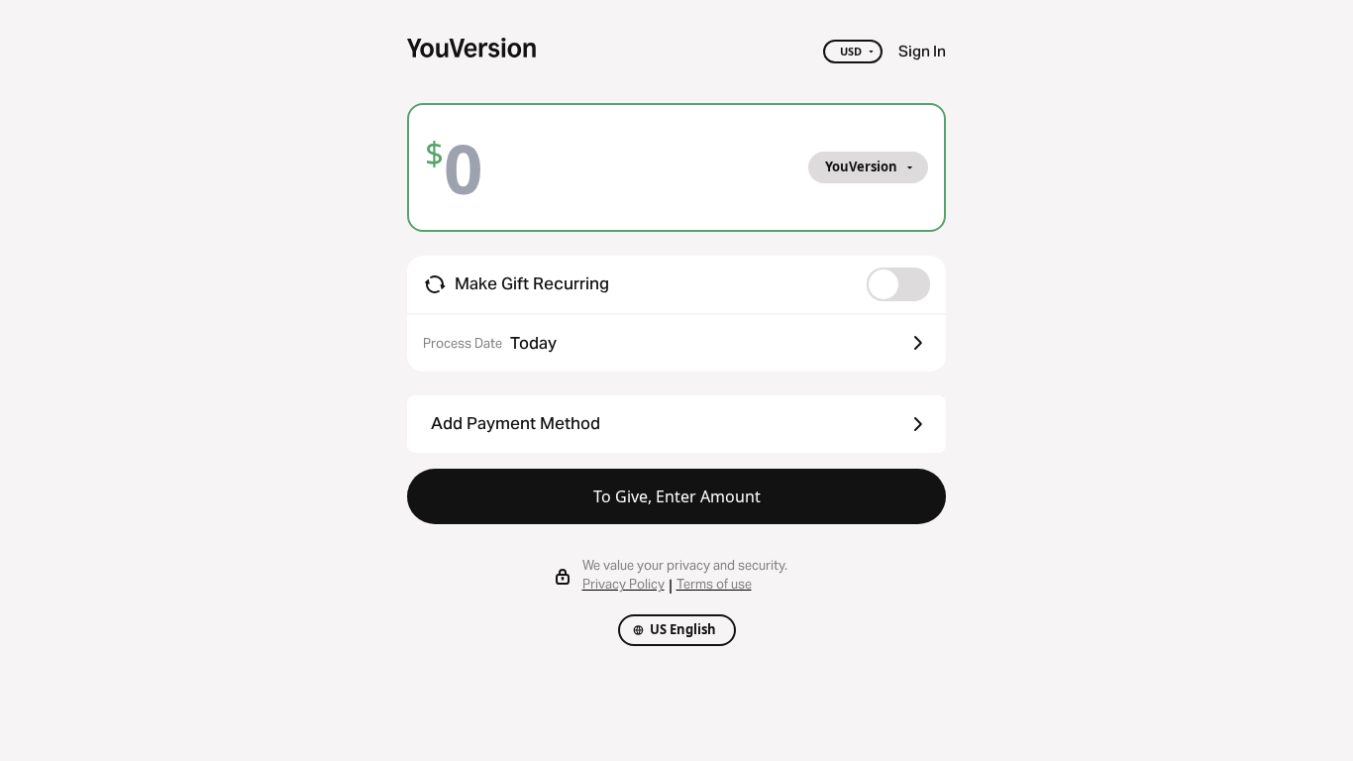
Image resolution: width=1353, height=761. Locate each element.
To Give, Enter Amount (677, 496)
